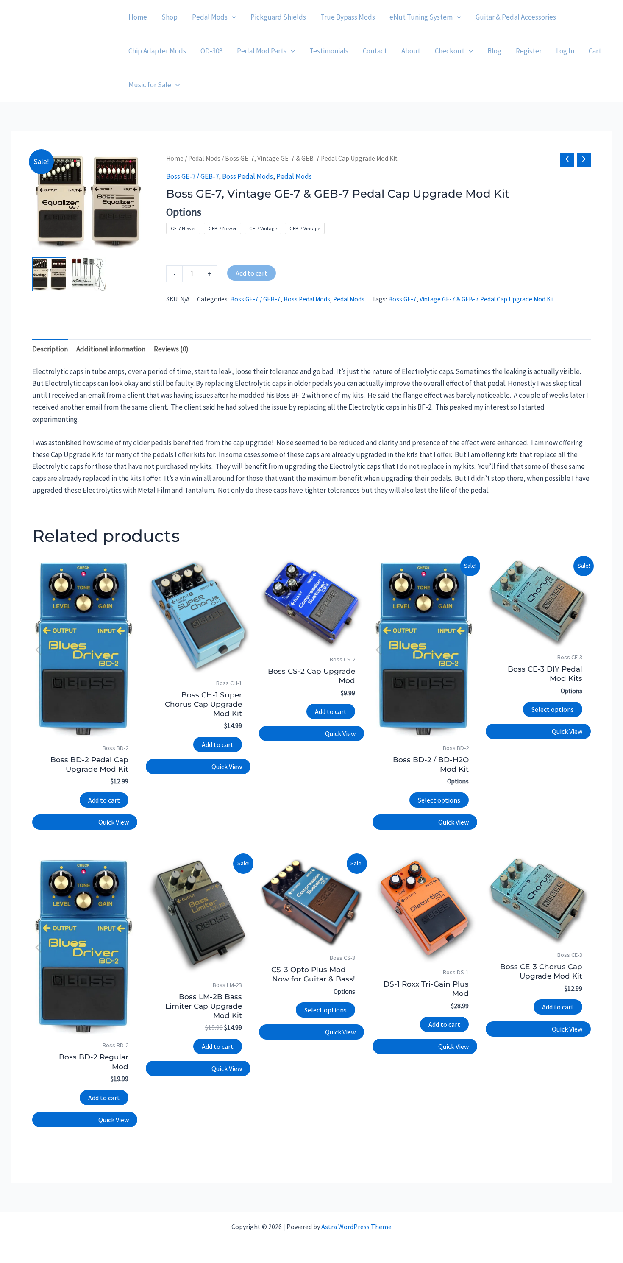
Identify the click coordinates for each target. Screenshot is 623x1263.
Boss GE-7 (402, 299)
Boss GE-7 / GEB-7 (192, 176)
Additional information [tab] (110, 349)
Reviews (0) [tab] (171, 349)
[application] (232, 17)
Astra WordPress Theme (356, 1226)
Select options (439, 800)
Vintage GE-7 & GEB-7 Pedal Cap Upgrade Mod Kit (487, 299)
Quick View (113, 822)
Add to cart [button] (104, 800)
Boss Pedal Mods (247, 176)
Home (175, 158)
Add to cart (251, 273)
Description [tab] (50, 349)
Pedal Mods (204, 158)
